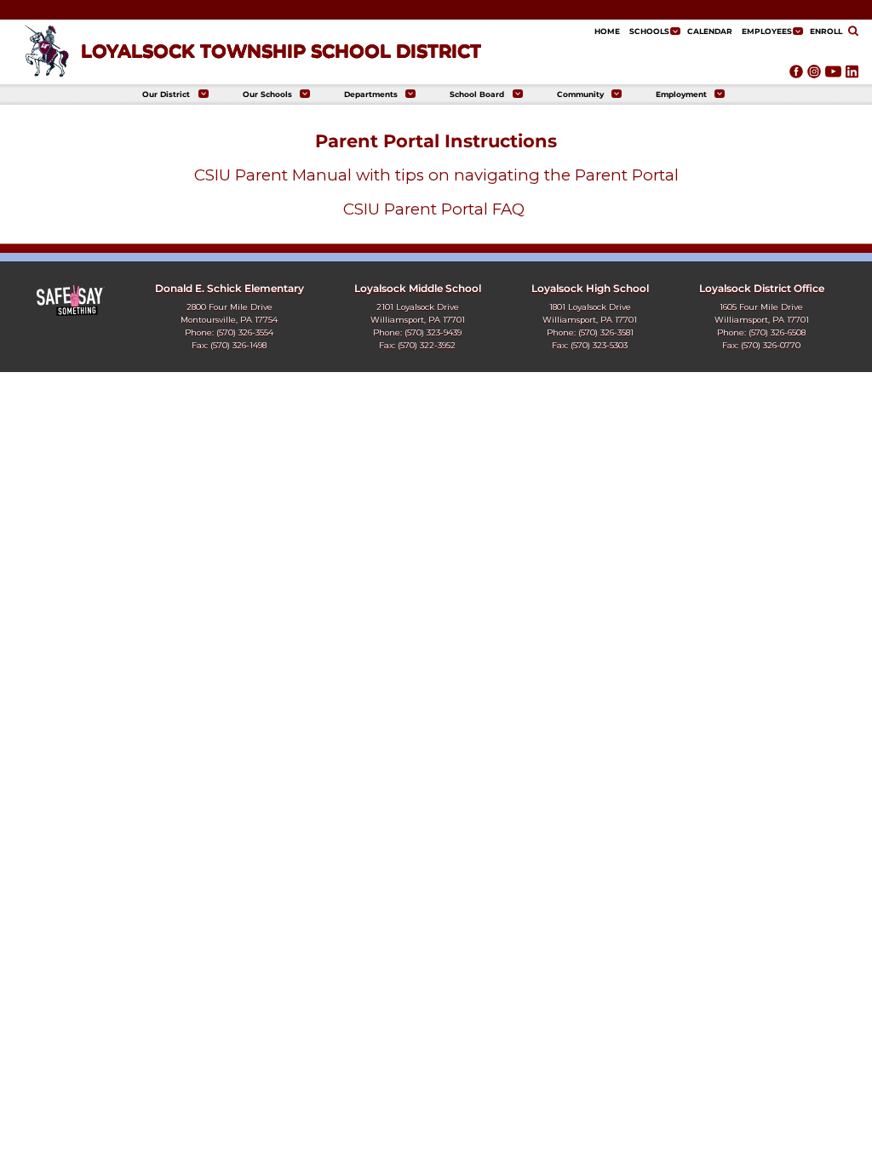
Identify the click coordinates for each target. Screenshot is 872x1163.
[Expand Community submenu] (616, 94)
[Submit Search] (853, 31)
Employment (681, 94)
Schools (649, 31)
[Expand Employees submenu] (798, 31)
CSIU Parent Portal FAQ (436, 209)
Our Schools (267, 94)
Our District (166, 94)
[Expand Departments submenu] (410, 94)
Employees (767, 31)
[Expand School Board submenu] (518, 94)
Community (580, 94)
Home (607, 31)
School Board (477, 94)
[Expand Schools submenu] (675, 31)
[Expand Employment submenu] (719, 94)
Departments (371, 94)
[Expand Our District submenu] (203, 94)
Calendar (709, 31)
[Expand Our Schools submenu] (305, 94)
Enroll (826, 31)
